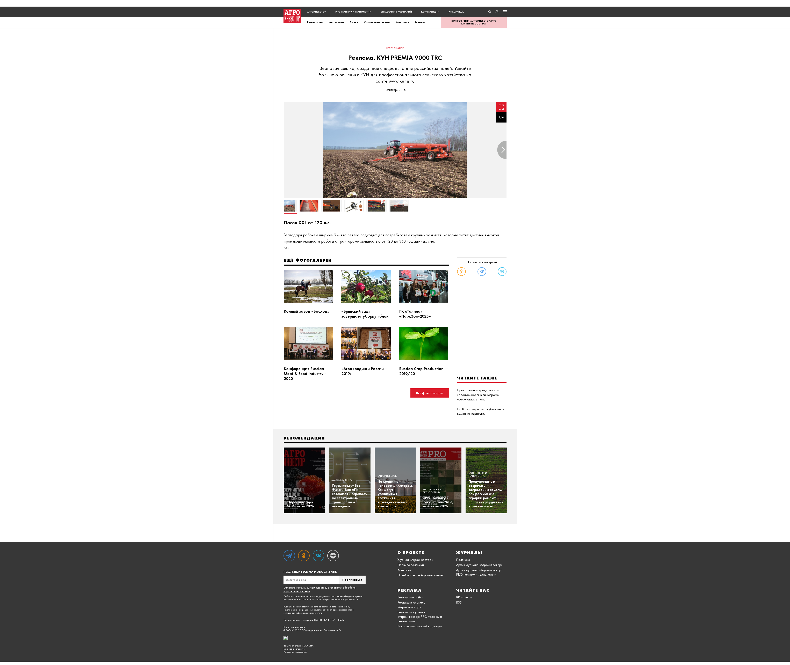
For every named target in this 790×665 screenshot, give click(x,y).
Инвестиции (315, 22)
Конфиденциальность (293, 648)
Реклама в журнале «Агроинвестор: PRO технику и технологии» (419, 616)
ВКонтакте (464, 597)
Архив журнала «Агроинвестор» (479, 564)
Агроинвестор (316, 11)
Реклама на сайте (410, 597)
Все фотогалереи (429, 393)
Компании (402, 22)
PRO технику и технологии (353, 11)
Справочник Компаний (396, 11)
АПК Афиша (456, 11)
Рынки (354, 22)
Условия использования (295, 651)
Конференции (430, 11)
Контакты (404, 570)
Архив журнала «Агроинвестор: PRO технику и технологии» (479, 572)
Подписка (463, 559)
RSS (459, 602)
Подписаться (352, 579)
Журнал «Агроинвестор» (415, 559)
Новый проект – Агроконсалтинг (420, 575)
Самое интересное (377, 22)
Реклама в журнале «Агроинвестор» (411, 604)
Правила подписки (410, 564)
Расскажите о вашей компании (419, 626)
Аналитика (336, 22)
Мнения (420, 22)
